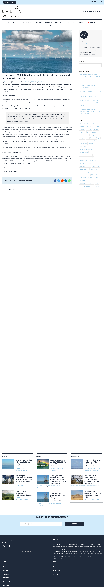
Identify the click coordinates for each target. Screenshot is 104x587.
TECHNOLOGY (95, 486)
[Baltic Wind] (84, 32)
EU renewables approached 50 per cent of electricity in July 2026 (92, 494)
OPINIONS (19, 470)
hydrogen (82, 140)
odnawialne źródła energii (86, 157)
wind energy (87, 186)
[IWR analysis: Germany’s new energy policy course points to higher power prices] (8, 479)
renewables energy (84, 172)
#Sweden (82, 129)
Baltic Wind (7, 82)
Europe (92, 138)
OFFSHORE (34, 82)
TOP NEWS (41, 82)
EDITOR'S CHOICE (21, 468)
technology (82, 180)
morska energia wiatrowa (86, 149)
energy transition (84, 138)
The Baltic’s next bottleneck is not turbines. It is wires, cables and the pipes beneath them (91, 479)
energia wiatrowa (91, 132)
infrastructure (83, 143)
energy (92, 135)
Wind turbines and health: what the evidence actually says (24, 493)
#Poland (96, 126)
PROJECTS (53, 470)
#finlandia (95, 123)
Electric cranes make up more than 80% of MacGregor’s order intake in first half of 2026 (90, 111)
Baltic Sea (88, 129)
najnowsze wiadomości (86, 155)
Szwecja (96, 177)
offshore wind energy (85, 163)
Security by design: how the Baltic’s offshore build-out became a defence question (90, 103)
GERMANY (19, 484)
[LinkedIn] (28, 551)
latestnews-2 (83, 146)
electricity (96, 129)
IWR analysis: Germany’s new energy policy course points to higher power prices (24, 478)
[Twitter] (22, 551)
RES (92, 174)
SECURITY (96, 470)
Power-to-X (96, 166)
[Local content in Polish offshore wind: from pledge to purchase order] (8, 464)
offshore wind (83, 160)
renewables (94, 169)
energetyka (82, 132)
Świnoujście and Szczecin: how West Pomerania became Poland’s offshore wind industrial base (90, 94)
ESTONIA (27, 82)
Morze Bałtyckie (84, 152)
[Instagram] (30, 551)
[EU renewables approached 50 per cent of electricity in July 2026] (77, 495)
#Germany (82, 126)
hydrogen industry (91, 140)
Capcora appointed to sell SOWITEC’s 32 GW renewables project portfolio (88, 85)
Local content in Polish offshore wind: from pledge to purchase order (24, 463)
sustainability (83, 177)
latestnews (91, 143)
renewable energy (84, 169)
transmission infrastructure (87, 183)
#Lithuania (89, 126)
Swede (90, 177)
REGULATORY (20, 486)
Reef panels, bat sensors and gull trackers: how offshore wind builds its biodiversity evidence (90, 76)
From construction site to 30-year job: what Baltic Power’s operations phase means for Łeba (58, 497)
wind (97, 183)
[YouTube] (25, 551)
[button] (50, 25)
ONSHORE (60, 468)
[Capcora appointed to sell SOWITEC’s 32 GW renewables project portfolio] (43, 464)
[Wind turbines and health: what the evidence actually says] (8, 495)
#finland (89, 123)
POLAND (25, 470)
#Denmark (82, 123)
